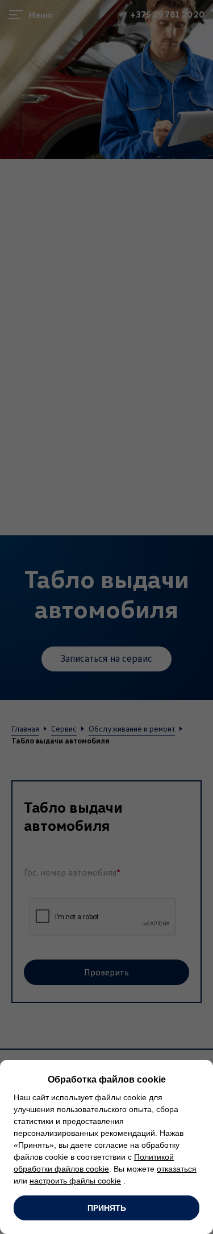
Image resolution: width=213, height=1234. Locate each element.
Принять (106, 1207)
